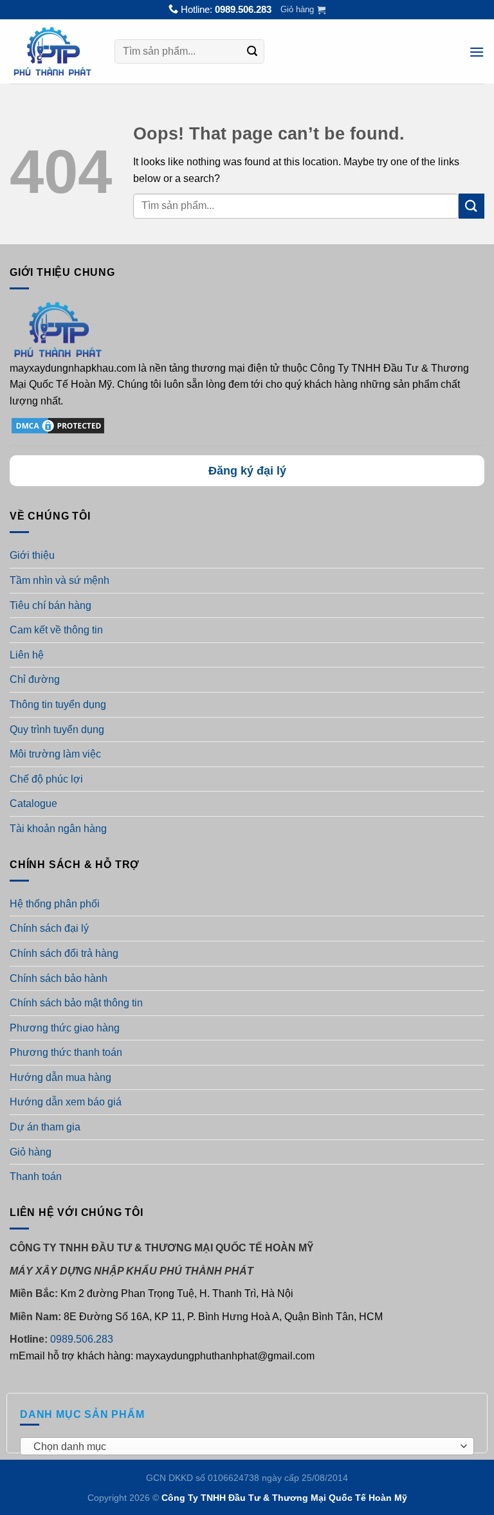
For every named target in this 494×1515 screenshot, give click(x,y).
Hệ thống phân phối (55, 903)
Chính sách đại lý (49, 928)
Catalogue (33, 803)
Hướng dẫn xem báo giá (66, 1101)
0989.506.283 (243, 9)
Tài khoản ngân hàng (58, 828)
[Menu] (476, 52)
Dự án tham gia (45, 1126)
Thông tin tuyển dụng (58, 704)
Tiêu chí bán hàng (50, 605)
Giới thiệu (32, 555)
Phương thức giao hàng (65, 1027)
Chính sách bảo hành (58, 978)
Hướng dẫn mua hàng (60, 1077)
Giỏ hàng (30, 1152)
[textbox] (244, 1447)
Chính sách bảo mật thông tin (76, 1002)
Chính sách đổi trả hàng (64, 953)
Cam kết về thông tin (56, 629)
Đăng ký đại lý (247, 470)
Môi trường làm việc (55, 753)
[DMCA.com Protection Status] (58, 424)
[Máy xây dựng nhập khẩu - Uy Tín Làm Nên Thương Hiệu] (52, 51)
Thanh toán (36, 1176)
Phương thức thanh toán (66, 1052)
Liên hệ (27, 654)
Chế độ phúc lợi (46, 779)
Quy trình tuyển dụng (57, 729)
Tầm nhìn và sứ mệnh (59, 580)
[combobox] (247, 1446)
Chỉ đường (35, 679)
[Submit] (253, 52)
